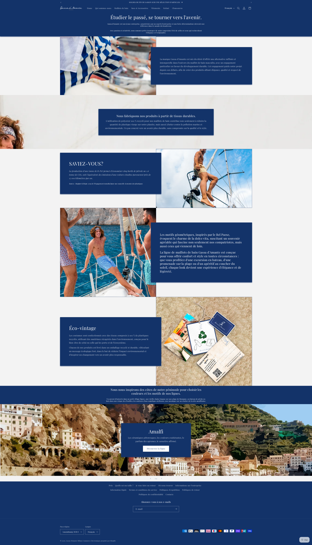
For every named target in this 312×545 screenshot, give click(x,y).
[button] (238, 8)
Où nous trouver (165, 485)
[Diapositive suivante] (161, 478)
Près (111, 485)
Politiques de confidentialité (151, 494)
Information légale (118, 490)
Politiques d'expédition (170, 490)
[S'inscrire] (176, 509)
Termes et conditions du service (143, 490)
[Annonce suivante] (251, 2)
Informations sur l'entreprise (188, 485)
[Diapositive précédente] (150, 478)
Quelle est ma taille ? (124, 485)
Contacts (169, 494)
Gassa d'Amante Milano (74, 541)
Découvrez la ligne (156, 448)
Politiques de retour (191, 490)
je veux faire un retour (146, 485)
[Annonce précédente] (60, 2)
